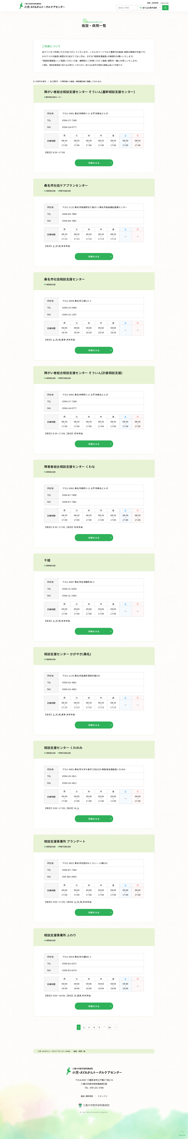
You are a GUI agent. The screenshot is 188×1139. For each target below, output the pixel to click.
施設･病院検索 (87, 1096)
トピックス (165, 3)
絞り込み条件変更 (150, 7)
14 (109, 1027)
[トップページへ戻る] (42, 6)
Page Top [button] (182, 1135)
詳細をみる (94, 162)
